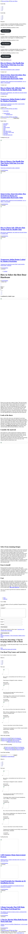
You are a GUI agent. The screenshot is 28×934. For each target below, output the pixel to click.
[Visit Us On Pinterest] (16, 739)
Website (2, 624)
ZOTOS (5, 125)
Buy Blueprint (5, 31)
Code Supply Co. (20, 932)
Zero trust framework (7, 134)
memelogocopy (9, 114)
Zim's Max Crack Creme (8, 132)
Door (4, 597)
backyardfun (6, 111)
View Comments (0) (5, 633)
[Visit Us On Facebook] (6, 739)
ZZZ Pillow (5, 123)
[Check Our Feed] (15, 740)
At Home (5, 271)
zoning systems (6, 127)
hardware (5, 599)
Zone (4, 128)
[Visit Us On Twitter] (5, 738)
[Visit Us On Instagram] (15, 738)
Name (2, 619)
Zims (4, 129)
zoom (4, 126)
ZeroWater (5, 133)
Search (15, 755)
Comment (3, 608)
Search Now (16, 118)
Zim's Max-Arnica (7, 131)
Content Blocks (6, 113)
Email (2, 621)
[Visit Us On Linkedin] (6, 740)
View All (9, 59)
